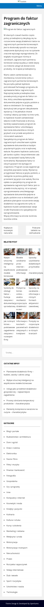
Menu (39, 5)
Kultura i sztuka (13, 520)
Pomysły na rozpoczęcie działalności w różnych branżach (34, 327)
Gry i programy (13, 486)
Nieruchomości (13, 553)
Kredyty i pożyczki (14, 509)
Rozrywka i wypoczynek (16, 564)
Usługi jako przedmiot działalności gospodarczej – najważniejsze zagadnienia (20, 392)
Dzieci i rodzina (13, 448)
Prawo (9, 559)
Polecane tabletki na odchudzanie (34, 230)
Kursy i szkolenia (13, 525)
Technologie (11, 592)
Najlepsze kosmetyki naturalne (8, 230)
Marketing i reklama (15, 531)
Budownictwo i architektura (18, 437)
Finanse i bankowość (15, 470)
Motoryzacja (11, 542)
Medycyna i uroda (14, 536)
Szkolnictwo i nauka (15, 586)
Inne (8, 492)
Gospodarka (11, 481)
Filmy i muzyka (12, 464)
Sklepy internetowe (14, 570)
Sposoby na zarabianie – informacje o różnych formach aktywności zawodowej (34, 297)
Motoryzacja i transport (16, 547)
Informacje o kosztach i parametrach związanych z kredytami (22, 327)
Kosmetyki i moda (14, 503)
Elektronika (11, 453)
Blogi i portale (12, 431)
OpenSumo (34, 603)
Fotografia (11, 475)
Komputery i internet (15, 498)
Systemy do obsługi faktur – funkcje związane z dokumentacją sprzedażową (10, 297)
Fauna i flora (11, 459)
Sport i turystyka (13, 581)
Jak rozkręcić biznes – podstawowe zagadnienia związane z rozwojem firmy (9, 330)
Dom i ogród (11, 442)
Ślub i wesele (12, 575)
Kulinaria (10, 514)
